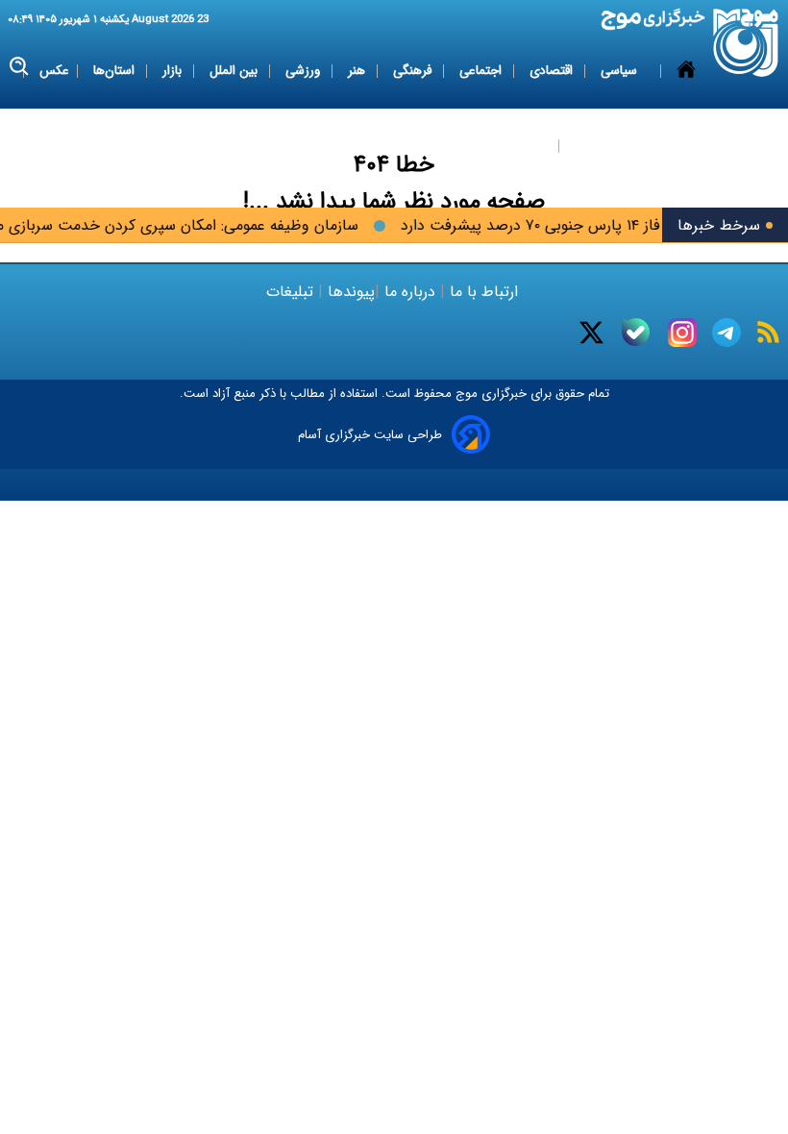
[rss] (768, 332)
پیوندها (349, 292)
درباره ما (410, 292)
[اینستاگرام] (682, 332)
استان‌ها (115, 71)
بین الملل (235, 71)
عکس (54, 71)
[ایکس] (591, 332)
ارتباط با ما (484, 292)
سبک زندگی (518, 146)
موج (465, 393)
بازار (173, 71)
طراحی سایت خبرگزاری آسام (370, 435)
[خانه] (686, 109)
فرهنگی (414, 71)
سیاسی (621, 71)
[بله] (636, 332)
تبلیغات (292, 292)
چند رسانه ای (608, 146)
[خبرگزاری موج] (746, 43)
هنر (358, 71)
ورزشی (304, 71)
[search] (20, 67)
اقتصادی (553, 71)
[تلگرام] (726, 332)
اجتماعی (482, 71)
